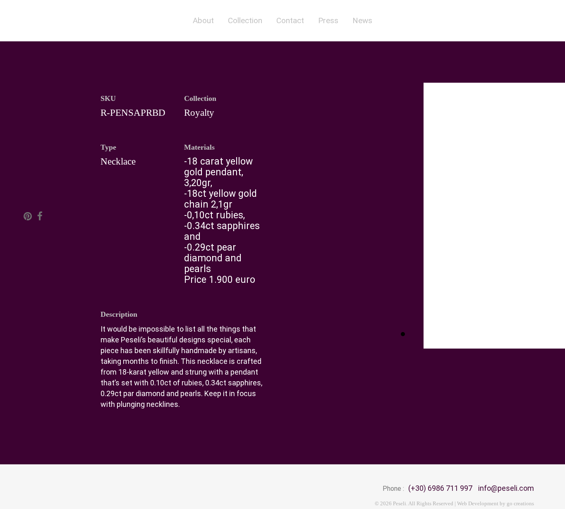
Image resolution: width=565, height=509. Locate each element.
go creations (520, 503)
